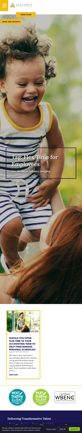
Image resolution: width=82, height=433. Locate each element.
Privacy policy (51, 429)
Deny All (63, 429)
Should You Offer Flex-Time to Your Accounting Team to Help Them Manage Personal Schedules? (22, 344)
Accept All (74, 429)
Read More (13, 375)
